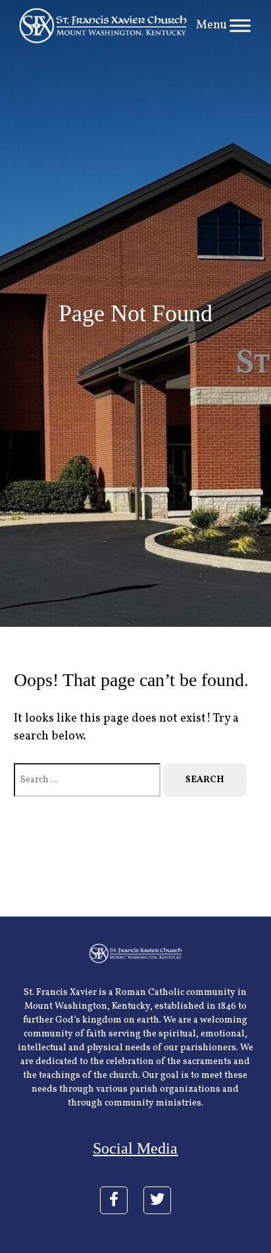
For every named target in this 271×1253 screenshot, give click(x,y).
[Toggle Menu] (240, 25)
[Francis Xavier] (103, 26)
